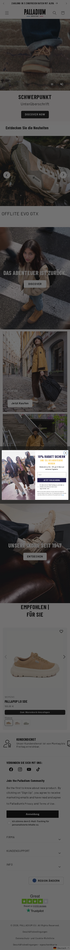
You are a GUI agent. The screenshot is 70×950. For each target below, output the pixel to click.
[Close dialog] (65, 453)
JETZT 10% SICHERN (52, 480)
